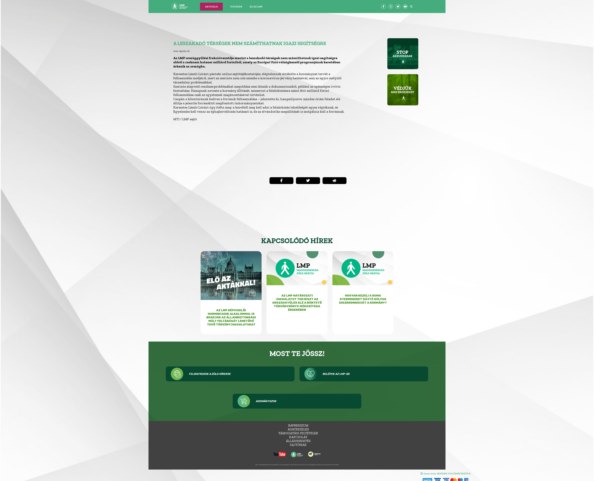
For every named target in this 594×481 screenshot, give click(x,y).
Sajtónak (298, 445)
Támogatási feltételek (298, 433)
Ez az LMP (256, 6)
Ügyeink (236, 6)
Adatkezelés (298, 429)
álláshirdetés (298, 441)
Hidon (336, 465)
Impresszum (298, 425)
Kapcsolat (298, 437)
